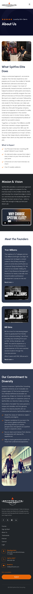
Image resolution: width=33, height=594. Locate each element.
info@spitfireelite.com (13, 567)
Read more (9, 282)
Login (3, 545)
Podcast (4, 538)
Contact (4, 541)
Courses (4, 526)
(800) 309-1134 (11, 560)
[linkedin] (16, 520)
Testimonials (5, 535)
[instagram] (11, 520)
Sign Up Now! (6, 529)
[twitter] (7, 520)
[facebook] (3, 520)
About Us (4, 532)
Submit (16, 577)
